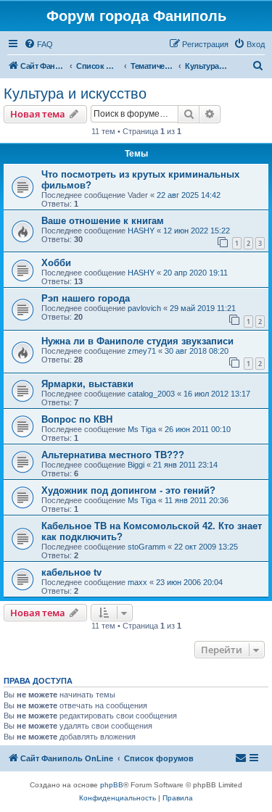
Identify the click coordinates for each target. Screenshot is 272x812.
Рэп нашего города (85, 298)
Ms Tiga (142, 429)
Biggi (136, 464)
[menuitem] (38, 44)
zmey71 (142, 351)
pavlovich (144, 308)
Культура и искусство (75, 94)
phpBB (111, 785)
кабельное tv (71, 572)
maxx (137, 582)
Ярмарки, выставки (87, 383)
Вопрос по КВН (76, 419)
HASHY (141, 230)
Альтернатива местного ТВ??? (112, 455)
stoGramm (146, 546)
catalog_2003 (151, 393)
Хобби (56, 262)
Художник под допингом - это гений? (128, 490)
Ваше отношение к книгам (102, 220)
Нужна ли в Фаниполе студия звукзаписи (137, 341)
